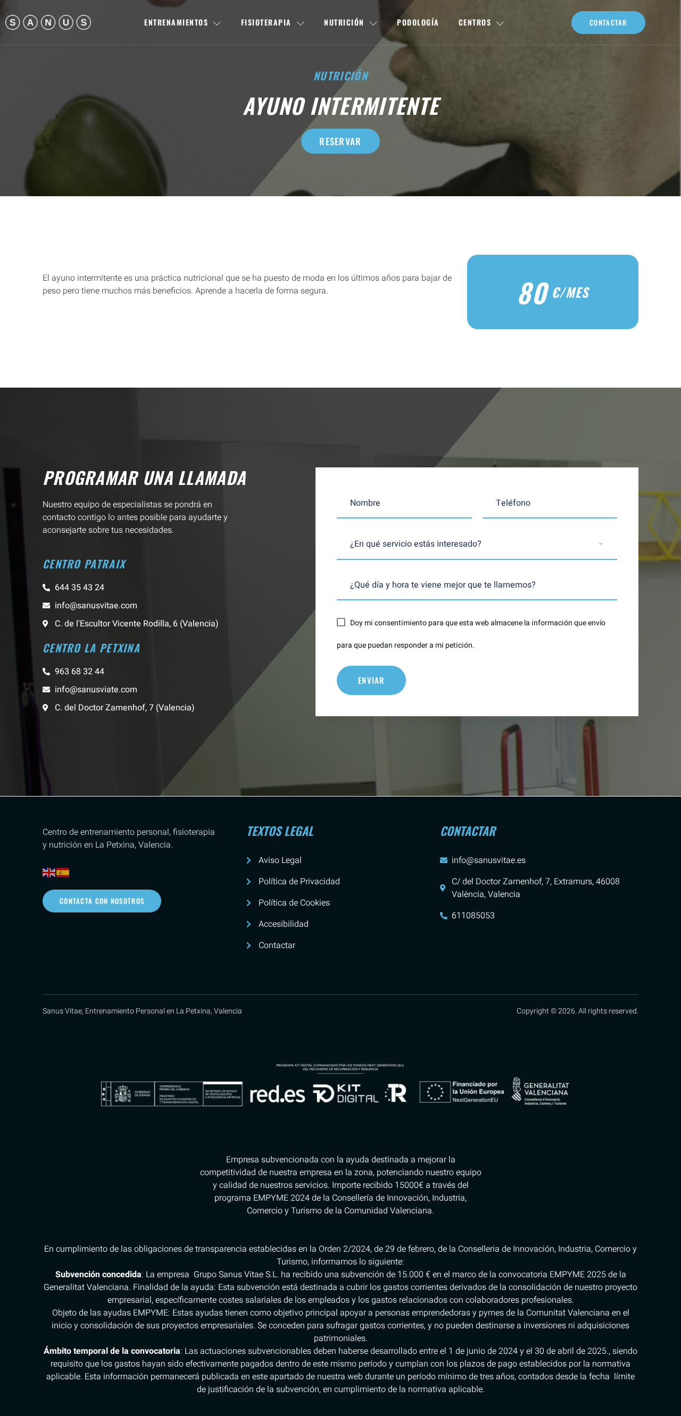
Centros (475, 22)
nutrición (340, 75)
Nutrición (344, 22)
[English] (49, 872)
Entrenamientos (176, 22)
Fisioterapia (266, 22)
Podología (418, 22)
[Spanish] (63, 872)
